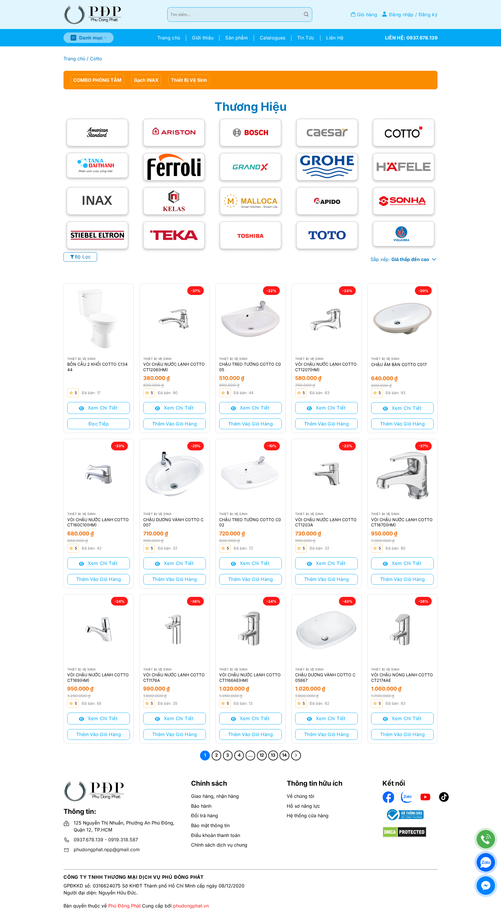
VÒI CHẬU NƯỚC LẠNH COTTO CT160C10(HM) (98, 522)
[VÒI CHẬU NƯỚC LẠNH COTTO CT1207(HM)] (326, 318)
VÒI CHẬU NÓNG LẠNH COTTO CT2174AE (402, 677)
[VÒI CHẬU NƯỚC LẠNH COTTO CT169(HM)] (98, 629)
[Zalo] (485, 862)
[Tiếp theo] (296, 755)
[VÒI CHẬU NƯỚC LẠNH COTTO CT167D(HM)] (402, 474)
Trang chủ (168, 38)
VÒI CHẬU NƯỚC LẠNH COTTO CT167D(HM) (402, 522)
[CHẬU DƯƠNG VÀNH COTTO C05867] (326, 629)
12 (261, 755)
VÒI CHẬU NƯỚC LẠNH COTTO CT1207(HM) (326, 367)
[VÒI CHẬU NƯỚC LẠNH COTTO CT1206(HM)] (174, 318)
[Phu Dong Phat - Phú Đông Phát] (92, 14)
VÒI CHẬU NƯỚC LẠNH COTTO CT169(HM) (98, 677)
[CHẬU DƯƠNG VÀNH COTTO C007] (174, 474)
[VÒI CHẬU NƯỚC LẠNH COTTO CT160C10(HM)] (98, 474)
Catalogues (272, 38)
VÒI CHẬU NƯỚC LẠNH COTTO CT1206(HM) (174, 367)
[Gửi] (306, 14)
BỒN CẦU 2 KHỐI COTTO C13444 (97, 367)
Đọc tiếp (98, 424)
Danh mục (91, 38)
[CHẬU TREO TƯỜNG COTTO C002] (250, 474)
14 (284, 755)
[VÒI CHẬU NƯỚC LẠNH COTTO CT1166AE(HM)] (250, 629)
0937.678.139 (88, 840)
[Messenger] (485, 885)
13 (273, 755)
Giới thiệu (202, 38)
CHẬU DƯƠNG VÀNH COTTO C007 (173, 522)
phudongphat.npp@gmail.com (107, 849)
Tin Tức (305, 38)
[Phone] (485, 839)
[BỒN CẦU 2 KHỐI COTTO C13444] (98, 318)
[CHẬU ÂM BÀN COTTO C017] (402, 318)
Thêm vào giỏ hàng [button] (174, 424)
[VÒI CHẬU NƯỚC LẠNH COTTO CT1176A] (174, 629)
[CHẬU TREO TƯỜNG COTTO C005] (250, 318)
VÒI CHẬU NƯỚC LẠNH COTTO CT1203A (326, 522)
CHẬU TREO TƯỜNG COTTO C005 (250, 367)
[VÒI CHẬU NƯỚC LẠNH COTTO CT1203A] (326, 474)
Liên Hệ (334, 38)
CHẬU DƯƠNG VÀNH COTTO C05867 (325, 677)
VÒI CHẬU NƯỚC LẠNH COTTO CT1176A (174, 677)
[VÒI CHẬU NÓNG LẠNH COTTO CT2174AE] (402, 629)
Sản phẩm (236, 38)
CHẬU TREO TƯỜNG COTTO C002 (250, 522)
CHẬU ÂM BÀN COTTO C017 (399, 364)
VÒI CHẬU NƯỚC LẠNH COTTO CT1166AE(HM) (250, 677)
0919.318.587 (123, 840)
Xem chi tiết (101, 408)
